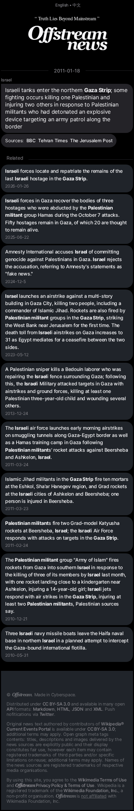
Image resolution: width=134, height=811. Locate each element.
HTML (63, 709)
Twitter (47, 714)
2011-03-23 (17, 508)
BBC (31, 140)
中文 (76, 5)
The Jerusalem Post (91, 140)
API (10, 709)
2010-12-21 (16, 618)
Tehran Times (52, 140)
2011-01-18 (67, 71)
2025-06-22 (17, 237)
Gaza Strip (97, 90)
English (61, 5)
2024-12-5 (15, 281)
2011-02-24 (16, 545)
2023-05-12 (17, 354)
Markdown (44, 709)
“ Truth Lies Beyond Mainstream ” (67, 18)
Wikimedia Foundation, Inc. (91, 790)
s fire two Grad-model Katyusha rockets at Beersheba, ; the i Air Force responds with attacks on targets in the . (62, 530)
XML (97, 709)
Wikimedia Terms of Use (102, 779)
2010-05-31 (17, 655)
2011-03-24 (17, 464)
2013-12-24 (16, 413)
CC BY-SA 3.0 (56, 704)
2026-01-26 (17, 186)
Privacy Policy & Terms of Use (54, 785)
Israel (6, 79)
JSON (77, 709)
